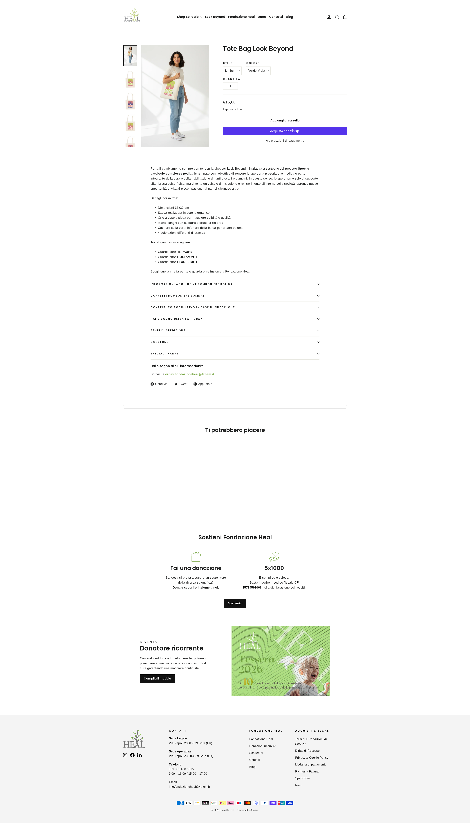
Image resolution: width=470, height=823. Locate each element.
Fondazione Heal (241, 17)
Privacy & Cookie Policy (311, 757)
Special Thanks (165, 353)
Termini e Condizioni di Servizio (311, 741)
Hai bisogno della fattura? (177, 319)
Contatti (276, 17)
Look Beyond (215, 17)
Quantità (231, 79)
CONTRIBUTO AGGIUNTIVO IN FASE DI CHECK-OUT (193, 307)
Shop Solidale (188, 17)
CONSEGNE (160, 342)
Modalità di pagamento (311, 764)
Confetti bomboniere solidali (178, 295)
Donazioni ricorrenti (262, 746)
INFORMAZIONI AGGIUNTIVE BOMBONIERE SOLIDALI (193, 284)
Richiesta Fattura (307, 771)
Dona (262, 17)
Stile (227, 63)
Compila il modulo (157, 678)
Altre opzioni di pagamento (285, 140)
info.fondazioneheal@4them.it (189, 786)
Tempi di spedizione (168, 330)
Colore (252, 63)
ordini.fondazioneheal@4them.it (189, 374)
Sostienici (235, 603)
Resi (298, 785)
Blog (289, 17)
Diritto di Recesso (307, 750)
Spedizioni (302, 778)
